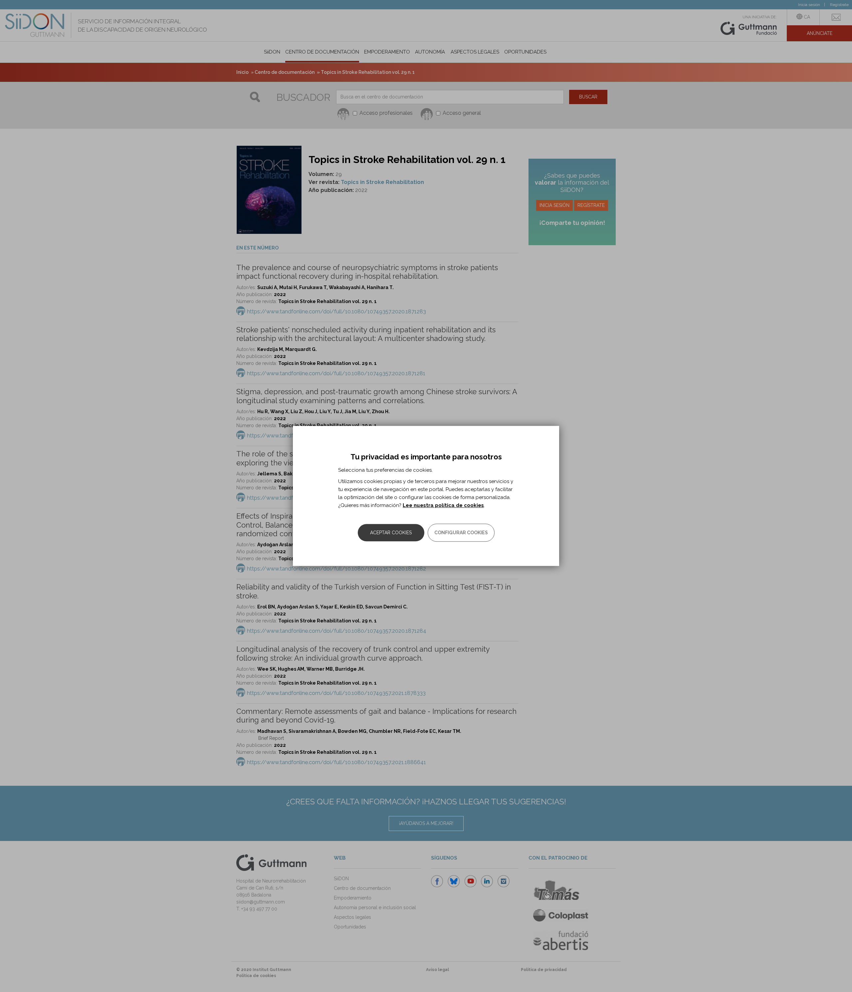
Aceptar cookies (391, 533)
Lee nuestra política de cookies (443, 506)
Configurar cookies (461, 533)
